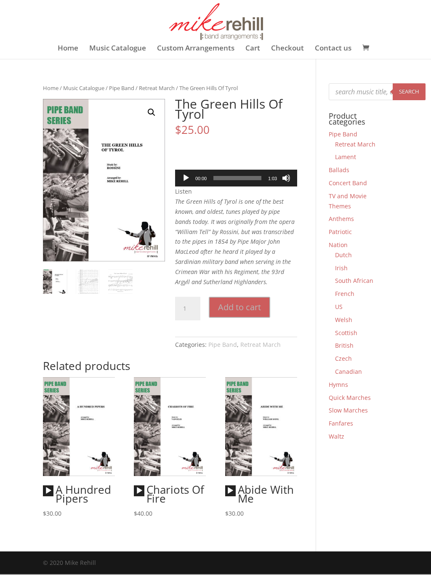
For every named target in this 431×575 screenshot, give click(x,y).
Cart (252, 49)
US (339, 307)
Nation (338, 245)
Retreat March (157, 88)
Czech (343, 358)
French (344, 294)
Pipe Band (121, 88)
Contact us (333, 49)
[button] (151, 112)
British (344, 345)
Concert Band (348, 183)
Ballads (339, 170)
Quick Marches (350, 398)
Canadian (348, 371)
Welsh (343, 320)
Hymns (338, 385)
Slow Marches (348, 410)
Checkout (287, 49)
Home (68, 49)
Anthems (341, 219)
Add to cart (239, 307)
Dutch (343, 255)
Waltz (336, 436)
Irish (341, 268)
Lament (345, 157)
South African (354, 281)
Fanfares (341, 423)
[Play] (186, 178)
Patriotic (340, 232)
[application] (236, 178)
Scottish (346, 333)
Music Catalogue (117, 49)
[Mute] (286, 178)
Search (409, 91)
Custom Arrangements (195, 49)
